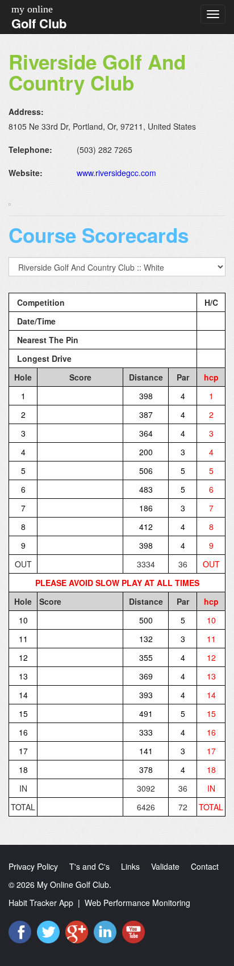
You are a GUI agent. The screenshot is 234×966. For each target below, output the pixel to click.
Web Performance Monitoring (137, 902)
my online (32, 9)
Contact (205, 866)
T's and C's (89, 866)
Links (130, 866)
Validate (165, 866)
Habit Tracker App (41, 902)
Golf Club (38, 23)
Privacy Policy (33, 866)
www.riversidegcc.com (116, 172)
